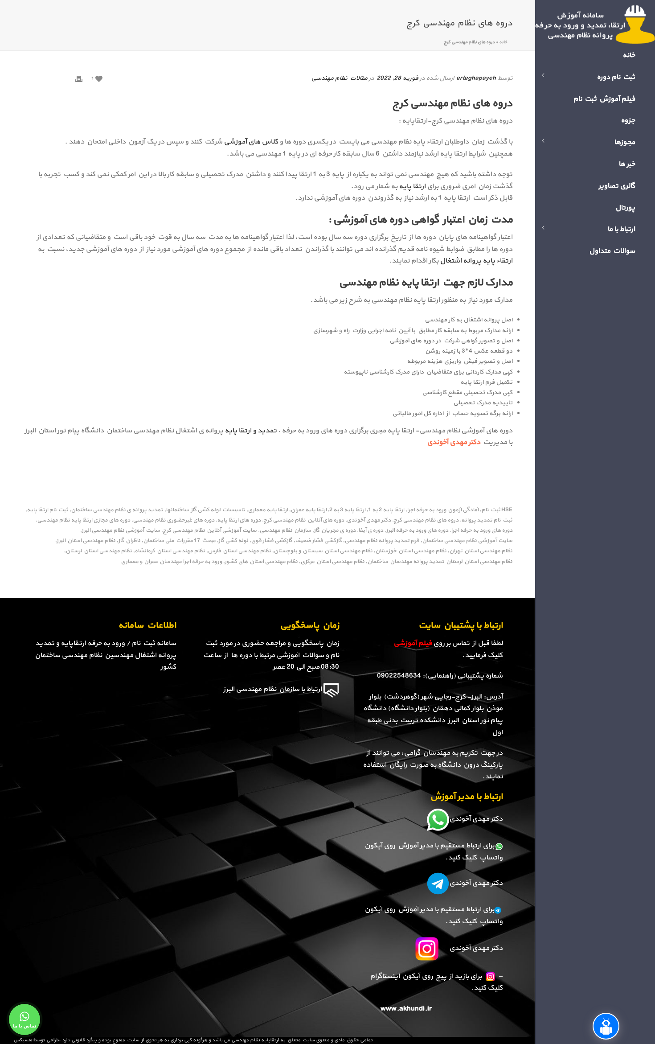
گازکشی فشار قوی (271, 541)
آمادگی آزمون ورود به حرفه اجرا (443, 510)
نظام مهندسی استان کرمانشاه (170, 551)
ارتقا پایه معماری (268, 510)
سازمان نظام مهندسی (285, 531)
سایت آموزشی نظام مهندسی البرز (121, 531)
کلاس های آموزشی (251, 141)
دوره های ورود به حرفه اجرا (481, 531)
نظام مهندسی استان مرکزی (332, 562)
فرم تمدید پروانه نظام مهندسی (381, 541)
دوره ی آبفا (370, 531)
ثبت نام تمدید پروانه (486, 520)
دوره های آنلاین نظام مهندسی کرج (303, 520)
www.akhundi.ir (406, 1008)
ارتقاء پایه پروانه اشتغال (476, 260)
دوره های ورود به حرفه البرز (417, 531)
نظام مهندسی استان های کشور (261, 562)
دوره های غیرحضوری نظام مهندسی (173, 520)
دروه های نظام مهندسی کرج (425, 520)
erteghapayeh (476, 78)
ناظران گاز (129, 541)
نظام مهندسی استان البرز (86, 541)
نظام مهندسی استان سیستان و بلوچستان (323, 551)
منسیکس (22, 1040)
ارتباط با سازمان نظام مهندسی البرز (272, 689)
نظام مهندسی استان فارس (239, 551)
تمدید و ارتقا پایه (251, 430)
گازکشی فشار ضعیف (318, 541)
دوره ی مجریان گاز (335, 531)
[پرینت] (78, 78)
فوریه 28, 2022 (397, 78)
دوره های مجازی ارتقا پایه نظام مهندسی (83, 520)
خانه (503, 42)
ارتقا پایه (413, 186)
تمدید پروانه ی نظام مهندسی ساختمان (117, 510)
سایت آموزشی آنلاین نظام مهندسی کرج (210, 531)
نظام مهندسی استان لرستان (99, 551)
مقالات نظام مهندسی (339, 78)
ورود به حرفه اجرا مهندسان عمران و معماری (171, 562)
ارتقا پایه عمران (309, 510)
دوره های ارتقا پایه (239, 520)
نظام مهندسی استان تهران (480, 551)
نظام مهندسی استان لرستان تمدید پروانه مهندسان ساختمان (439, 562)
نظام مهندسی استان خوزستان (410, 551)
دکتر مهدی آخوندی (369, 520)
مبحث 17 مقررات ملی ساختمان (179, 541)
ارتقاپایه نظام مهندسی (255, 1040)
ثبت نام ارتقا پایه (47, 510)
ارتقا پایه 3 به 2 (347, 510)
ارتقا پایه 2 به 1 (386, 510)
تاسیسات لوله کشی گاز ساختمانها (205, 510)
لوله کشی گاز (233, 541)
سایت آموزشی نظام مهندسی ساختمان (467, 541)
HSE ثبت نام (496, 510)
